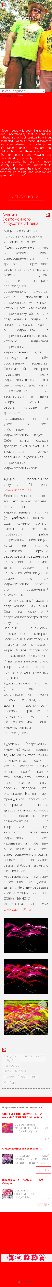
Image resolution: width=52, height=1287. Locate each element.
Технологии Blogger (27, 1281)
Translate (31, 95)
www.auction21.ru (17, 490)
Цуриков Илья (15, 1071)
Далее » (43, 1138)
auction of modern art (20, 1077)
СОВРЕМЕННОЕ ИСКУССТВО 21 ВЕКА (26, 18)
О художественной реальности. (22, 1148)
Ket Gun (10, 1083)
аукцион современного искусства (24, 1058)
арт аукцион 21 (26, 197)
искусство (11, 1065)
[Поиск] (48, 11)
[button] (48, 215)
